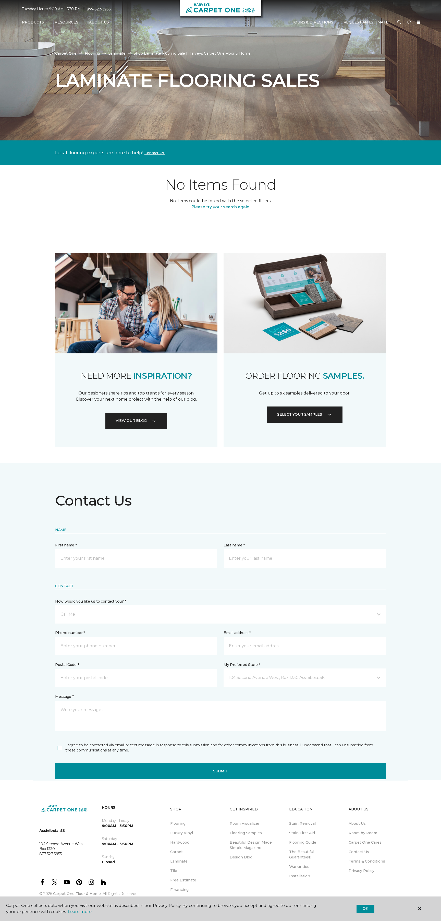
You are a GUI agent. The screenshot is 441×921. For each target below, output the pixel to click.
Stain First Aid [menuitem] (302, 833)
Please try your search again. (220, 207)
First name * (66, 545)
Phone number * (70, 633)
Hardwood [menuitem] (179, 842)
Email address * (237, 633)
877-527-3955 (99, 9)
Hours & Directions (312, 22)
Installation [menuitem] (299, 876)
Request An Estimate (366, 22)
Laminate (117, 53)
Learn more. (80, 911)
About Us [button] (99, 22)
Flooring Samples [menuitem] (246, 833)
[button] (399, 22)
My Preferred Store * (242, 664)
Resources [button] (66, 22)
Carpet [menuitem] (176, 852)
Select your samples (299, 414)
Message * (64, 696)
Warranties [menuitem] (299, 866)
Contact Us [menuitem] (359, 852)
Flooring (92, 53)
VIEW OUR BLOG (131, 420)
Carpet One (66, 53)
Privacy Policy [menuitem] (361, 870)
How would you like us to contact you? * (90, 601)
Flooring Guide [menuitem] (302, 842)
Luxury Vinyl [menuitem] (181, 833)
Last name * (234, 545)
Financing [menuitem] (179, 889)
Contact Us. (154, 153)
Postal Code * (67, 664)
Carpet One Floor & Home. (77, 893)
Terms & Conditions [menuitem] (367, 861)
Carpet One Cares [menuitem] (365, 842)
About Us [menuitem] (357, 823)
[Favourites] (409, 22)
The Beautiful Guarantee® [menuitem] (301, 854)
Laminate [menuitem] (179, 861)
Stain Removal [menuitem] (302, 823)
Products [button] (33, 22)
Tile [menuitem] (173, 870)
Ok (365, 908)
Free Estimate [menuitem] (183, 880)
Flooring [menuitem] (178, 823)
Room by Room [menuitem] (363, 833)
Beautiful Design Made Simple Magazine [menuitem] (251, 845)
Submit (220, 771)
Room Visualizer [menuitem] (245, 823)
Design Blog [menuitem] (241, 857)
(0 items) (418, 22)
